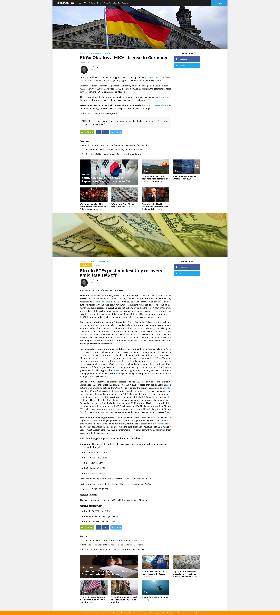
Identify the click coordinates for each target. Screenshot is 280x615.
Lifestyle (116, 3)
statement (159, 423)
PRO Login (219, 3)
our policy (177, 613)
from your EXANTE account (155, 105)
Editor (92, 69)
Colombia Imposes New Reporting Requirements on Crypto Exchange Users (116, 145)
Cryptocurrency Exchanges (102, 53)
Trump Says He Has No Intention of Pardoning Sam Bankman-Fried (112, 149)
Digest (91, 261)
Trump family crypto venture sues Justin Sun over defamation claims (113, 540)
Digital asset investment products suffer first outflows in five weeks (113, 549)
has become (154, 77)
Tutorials (107, 3)
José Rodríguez (95, 67)
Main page (83, 53)
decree (116, 370)
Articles (92, 3)
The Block (137, 328)
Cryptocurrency (103, 261)
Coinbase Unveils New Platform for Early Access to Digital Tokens (111, 154)
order (168, 387)
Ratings (125, 3)
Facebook (183, 59)
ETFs (95, 261)
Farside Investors (101, 301)
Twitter (182, 65)
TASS (156, 358)
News (99, 3)
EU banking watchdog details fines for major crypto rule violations (112, 545)
